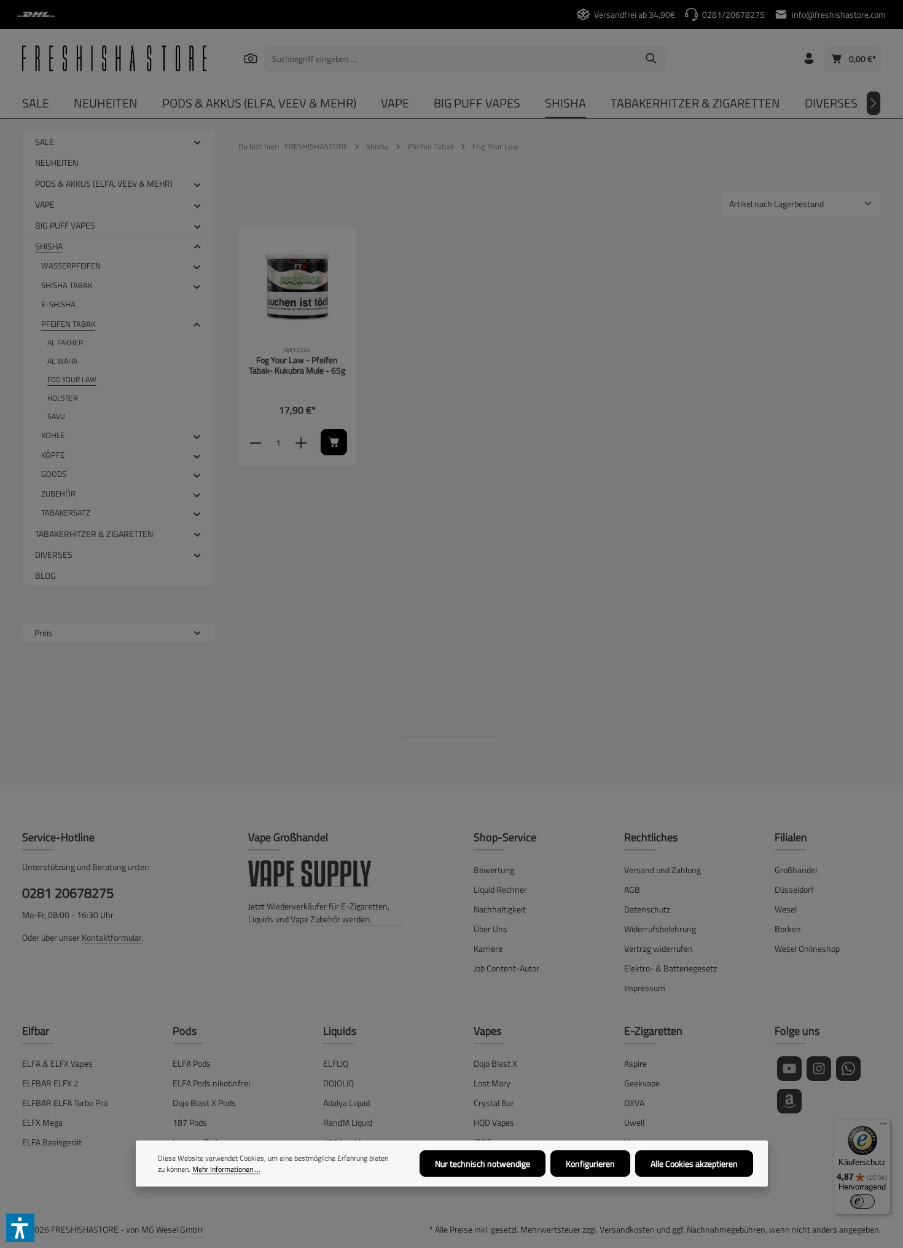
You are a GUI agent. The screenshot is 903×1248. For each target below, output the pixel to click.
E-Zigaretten (653, 1030)
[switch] (862, 1201)
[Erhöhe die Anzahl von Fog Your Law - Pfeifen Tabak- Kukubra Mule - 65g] (301, 443)
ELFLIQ (335, 1063)
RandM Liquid (347, 1122)
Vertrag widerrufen (658, 948)
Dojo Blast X (495, 1063)
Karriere (488, 948)
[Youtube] (789, 1068)
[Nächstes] (873, 103)
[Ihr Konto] (809, 58)
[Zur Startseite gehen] (114, 58)
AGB (632, 889)
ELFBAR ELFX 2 (50, 1083)
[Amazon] (789, 1101)
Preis (43, 632)
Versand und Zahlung (662, 869)
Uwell (634, 1122)
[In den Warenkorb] (334, 442)
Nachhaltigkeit (500, 909)
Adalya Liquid (346, 1102)
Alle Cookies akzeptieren (694, 1163)
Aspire (635, 1063)
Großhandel (796, 869)
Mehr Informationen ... (226, 1169)
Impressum (644, 987)
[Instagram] (819, 1068)
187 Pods (190, 1122)
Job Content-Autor (506, 968)
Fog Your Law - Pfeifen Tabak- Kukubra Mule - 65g (297, 365)
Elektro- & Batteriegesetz (670, 968)
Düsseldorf (794, 889)
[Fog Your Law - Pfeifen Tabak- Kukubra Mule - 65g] (298, 287)
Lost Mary (492, 1083)
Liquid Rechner (500, 889)
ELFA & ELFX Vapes (57, 1063)
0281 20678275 (68, 893)
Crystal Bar (494, 1102)
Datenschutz (647, 909)
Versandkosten (627, 1229)
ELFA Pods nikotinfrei (211, 1083)
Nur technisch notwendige (482, 1163)
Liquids (339, 1030)
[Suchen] (251, 58)
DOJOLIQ (338, 1083)
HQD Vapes (494, 1122)
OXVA (634, 1102)
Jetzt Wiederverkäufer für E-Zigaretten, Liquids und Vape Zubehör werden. (318, 912)
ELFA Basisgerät (52, 1142)
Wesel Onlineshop (807, 948)
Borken (788, 928)
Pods (185, 1030)
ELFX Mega (42, 1122)
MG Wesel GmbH (172, 1229)
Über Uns (490, 928)
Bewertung (494, 869)
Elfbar (35, 1030)
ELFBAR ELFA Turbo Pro (65, 1102)
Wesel (786, 909)
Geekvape (642, 1083)
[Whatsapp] (848, 1068)
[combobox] (451, 58)
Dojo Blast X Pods (204, 1102)
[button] (197, 141)
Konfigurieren (590, 1163)
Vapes (487, 1030)
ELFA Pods (192, 1063)
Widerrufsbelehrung (660, 928)
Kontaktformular (112, 937)
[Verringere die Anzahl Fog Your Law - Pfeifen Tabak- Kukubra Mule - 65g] (255, 443)
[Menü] (883, 1126)
